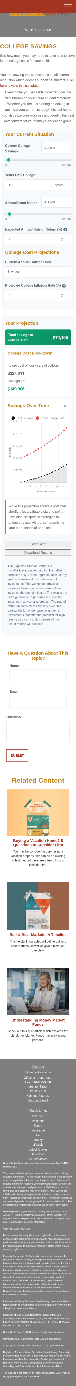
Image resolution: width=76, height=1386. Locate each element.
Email (14, 691)
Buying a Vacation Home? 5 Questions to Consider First (38, 843)
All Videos (38, 1154)
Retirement (38, 1116)
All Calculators (38, 1159)
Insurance (38, 1130)
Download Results (38, 552)
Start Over (38, 543)
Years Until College (20, 174)
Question (13, 716)
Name (14, 665)
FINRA (6, 1321)
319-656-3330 (40, 29)
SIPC (13, 1321)
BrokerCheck (10, 1166)
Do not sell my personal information (27, 1221)
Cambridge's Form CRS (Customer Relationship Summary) (33, 1332)
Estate (38, 1125)
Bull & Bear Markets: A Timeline (38, 935)
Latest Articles (38, 1149)
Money (38, 1140)
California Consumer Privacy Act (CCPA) (45, 1214)
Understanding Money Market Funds (38, 1022)
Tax (38, 1135)
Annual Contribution (25, 202)
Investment (38, 1121)
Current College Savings (25, 148)
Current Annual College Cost (28, 261)
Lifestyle (38, 1144)
